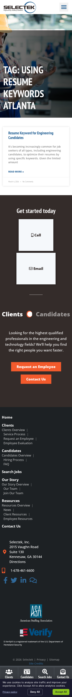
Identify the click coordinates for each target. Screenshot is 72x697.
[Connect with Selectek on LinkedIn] (23, 581)
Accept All (61, 691)
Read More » (16, 171)
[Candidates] (27, 672)
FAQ (6, 464)
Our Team (10, 489)
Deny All (35, 691)
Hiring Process (14, 460)
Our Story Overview (15, 484)
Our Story (10, 479)
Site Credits (36, 663)
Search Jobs (12, 471)
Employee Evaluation (18, 443)
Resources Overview (16, 505)
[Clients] (9, 672)
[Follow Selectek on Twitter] (14, 581)
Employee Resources (18, 519)
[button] (63, 7)
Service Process (14, 434)
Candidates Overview (16, 455)
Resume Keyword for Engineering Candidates (30, 135)
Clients (8, 425)
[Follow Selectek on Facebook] (5, 581)
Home (7, 417)
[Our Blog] (33, 581)
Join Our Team (13, 493)
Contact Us (11, 526)
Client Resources (15, 514)
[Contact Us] (63, 672)
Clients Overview (13, 430)
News (7, 510)
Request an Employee (19, 439)
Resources (11, 500)
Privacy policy (10, 691)
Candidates (11, 450)
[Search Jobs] (45, 672)
